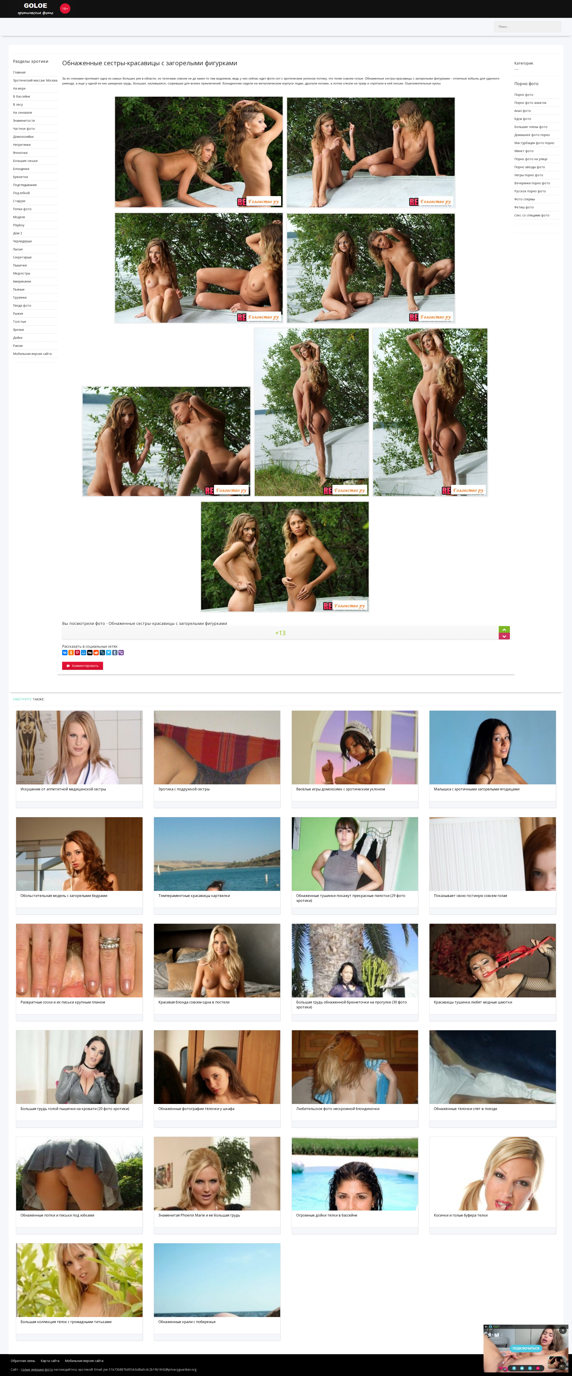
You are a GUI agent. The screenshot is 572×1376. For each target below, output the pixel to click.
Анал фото (522, 111)
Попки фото (22, 209)
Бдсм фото (522, 119)
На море (19, 88)
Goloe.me (42, 9)
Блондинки (21, 169)
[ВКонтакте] (64, 652)
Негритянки (22, 144)
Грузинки (20, 297)
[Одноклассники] (71, 652)
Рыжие (18, 313)
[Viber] (121, 652)
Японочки (20, 153)
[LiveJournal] (102, 652)
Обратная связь (23, 1361)
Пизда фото (22, 305)
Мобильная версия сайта (32, 354)
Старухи (19, 201)
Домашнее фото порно (532, 135)
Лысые (18, 249)
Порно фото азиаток (530, 103)
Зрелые (18, 329)
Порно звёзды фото (529, 167)
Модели (19, 217)
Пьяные (19, 289)
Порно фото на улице (530, 159)
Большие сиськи (25, 161)
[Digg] (90, 652)
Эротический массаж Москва (35, 80)
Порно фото (523, 94)
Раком (18, 345)
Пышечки (20, 265)
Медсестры (21, 273)
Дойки (17, 337)
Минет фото (524, 151)
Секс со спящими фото (531, 215)
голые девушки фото (37, 1369)
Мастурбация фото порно (534, 143)
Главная (19, 72)
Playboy (18, 225)
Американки (22, 281)
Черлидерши (22, 241)
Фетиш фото (524, 207)
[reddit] (96, 652)
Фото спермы (524, 199)
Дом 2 (17, 233)
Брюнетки (20, 177)
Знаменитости (24, 120)
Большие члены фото (530, 127)
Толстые (19, 321)
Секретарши (22, 257)
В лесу (18, 104)
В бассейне (21, 96)
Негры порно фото (528, 175)
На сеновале (22, 112)
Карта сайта (50, 1361)
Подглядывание (25, 185)
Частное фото (24, 128)
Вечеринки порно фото (532, 183)
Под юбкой (21, 193)
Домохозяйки (23, 136)
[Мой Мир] (83, 652)
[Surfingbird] (108, 652)
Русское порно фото (530, 191)
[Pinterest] (77, 652)
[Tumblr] (115, 652)
